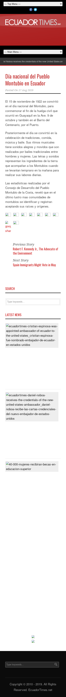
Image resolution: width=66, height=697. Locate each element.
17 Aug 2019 (25, 90)
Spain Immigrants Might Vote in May (34, 265)
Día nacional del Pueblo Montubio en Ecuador (27, 79)
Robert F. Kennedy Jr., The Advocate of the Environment (35, 251)
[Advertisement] (33, 34)
